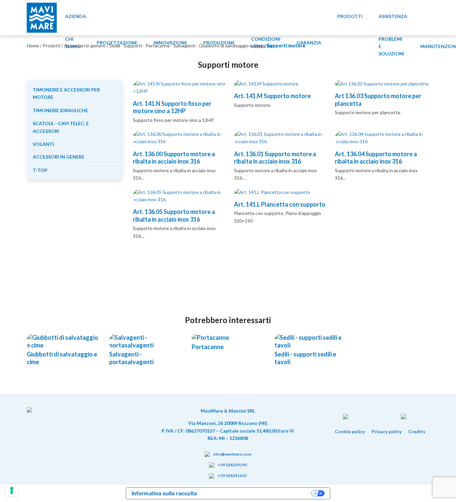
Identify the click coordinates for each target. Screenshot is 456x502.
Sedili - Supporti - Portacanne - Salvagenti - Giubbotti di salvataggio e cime (186, 45)
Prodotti (51, 45)
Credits (416, 431)
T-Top (40, 170)
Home (33, 45)
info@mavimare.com (232, 454)
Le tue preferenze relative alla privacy (257, 493)
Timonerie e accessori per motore (66, 93)
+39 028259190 (232, 464)
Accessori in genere (84, 45)
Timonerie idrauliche (60, 110)
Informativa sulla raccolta (164, 493)
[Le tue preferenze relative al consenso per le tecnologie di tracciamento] (11, 490)
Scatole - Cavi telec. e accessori (61, 127)
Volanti (43, 144)
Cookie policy (350, 431)
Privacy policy (387, 431)
